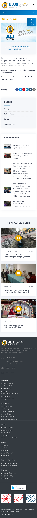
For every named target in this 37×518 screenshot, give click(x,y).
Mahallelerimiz (9, 124)
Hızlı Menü (32, 23)
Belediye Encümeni (8, 386)
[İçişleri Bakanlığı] (6, 498)
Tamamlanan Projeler (9, 466)
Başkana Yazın (7, 478)
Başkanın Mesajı (7, 476)
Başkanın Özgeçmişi (9, 473)
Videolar (5, 450)
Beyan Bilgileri (7, 414)
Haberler (5, 445)
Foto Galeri (6, 448)
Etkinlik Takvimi (7, 453)
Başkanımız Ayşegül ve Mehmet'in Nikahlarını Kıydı (15, 326)
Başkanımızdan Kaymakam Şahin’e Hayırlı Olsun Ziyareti (22, 155)
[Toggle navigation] (34, 5)
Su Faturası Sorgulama (9, 419)
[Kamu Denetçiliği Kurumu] (31, 498)
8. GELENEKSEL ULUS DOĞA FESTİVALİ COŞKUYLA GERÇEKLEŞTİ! (22, 203)
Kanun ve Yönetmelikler (10, 438)
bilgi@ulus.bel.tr (10, 372)
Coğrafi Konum (9, 114)
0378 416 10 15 (10, 368)
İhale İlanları (6, 433)
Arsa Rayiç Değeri (8, 416)
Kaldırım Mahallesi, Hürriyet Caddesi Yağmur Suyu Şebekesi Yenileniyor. (17, 256)
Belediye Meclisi (7, 383)
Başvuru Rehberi (7, 427)
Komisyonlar (6, 388)
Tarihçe (7, 109)
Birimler (4, 391)
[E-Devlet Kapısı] (18, 498)
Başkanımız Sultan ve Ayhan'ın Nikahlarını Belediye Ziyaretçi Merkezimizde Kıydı (17, 292)
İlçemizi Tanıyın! (7, 406)
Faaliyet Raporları (8, 399)
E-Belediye (6, 409)
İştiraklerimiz (6, 396)
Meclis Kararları (7, 430)
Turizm (6, 119)
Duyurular (5, 455)
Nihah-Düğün (8, 286)
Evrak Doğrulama (8, 411)
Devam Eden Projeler (11, 251)
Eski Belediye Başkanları (10, 394)
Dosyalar (5, 435)
